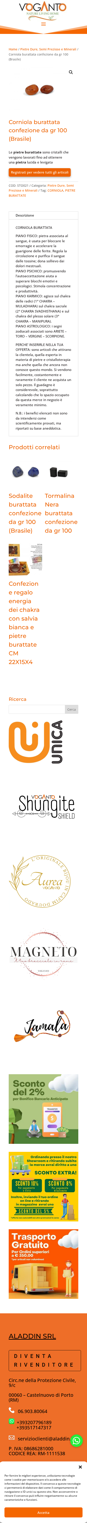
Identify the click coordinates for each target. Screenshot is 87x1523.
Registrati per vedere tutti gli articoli (39, 172)
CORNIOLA (55, 190)
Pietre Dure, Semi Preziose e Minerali (48, 49)
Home (13, 49)
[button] (80, 1467)
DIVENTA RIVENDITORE (45, 1360)
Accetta (43, 1512)
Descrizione (25, 215)
